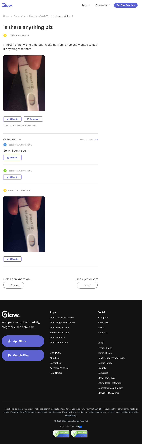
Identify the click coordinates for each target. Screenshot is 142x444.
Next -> (87, 285)
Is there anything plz (64, 16)
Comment (34, 119)
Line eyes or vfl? (87, 279)
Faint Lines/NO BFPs (39, 16)
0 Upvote (14, 119)
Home (6, 16)
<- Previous (13, 285)
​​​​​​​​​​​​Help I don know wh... (17, 279)
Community (19, 16)
